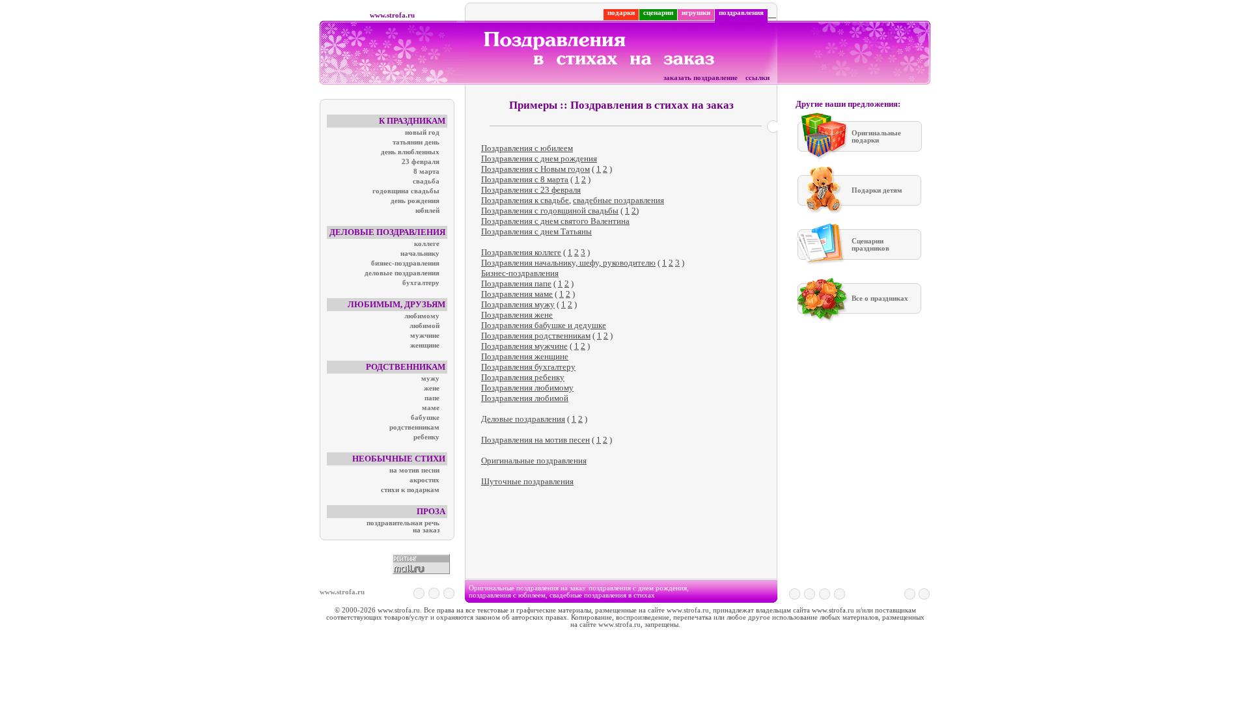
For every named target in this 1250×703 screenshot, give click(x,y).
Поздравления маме (517, 294)
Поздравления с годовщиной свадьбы (549, 210)
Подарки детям (877, 190)
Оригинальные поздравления (534, 460)
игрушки (696, 12)
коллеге (426, 243)
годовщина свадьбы (405, 191)
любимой (424, 325)
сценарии (658, 12)
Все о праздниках (880, 298)
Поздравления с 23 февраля (531, 190)
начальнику (419, 253)
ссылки (757, 77)
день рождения (415, 200)
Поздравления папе (516, 283)
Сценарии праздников (870, 245)
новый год (422, 132)
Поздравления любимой (524, 398)
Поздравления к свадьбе (525, 200)
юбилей (427, 210)
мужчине (424, 335)
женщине (424, 345)
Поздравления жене (517, 315)
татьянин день (416, 142)
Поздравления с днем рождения (539, 158)
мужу (430, 378)
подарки (621, 12)
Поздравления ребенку (522, 377)
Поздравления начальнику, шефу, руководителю (568, 263)
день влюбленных (410, 152)
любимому (421, 316)
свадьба (426, 181)
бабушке (425, 417)
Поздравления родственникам (535, 335)
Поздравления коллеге (521, 252)
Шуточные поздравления (527, 481)
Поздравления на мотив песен (535, 440)
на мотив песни (414, 470)
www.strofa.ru (392, 15)
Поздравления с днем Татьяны (536, 231)
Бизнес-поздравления (520, 273)
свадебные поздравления (618, 200)
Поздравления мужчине (524, 346)
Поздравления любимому (527, 388)
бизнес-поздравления (405, 263)
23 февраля (420, 161)
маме (430, 407)
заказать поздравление (700, 77)
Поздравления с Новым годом (535, 169)
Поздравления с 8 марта (524, 179)
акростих (424, 480)
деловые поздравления (402, 273)
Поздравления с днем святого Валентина (555, 221)
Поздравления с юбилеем (527, 148)
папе (431, 398)
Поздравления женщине (524, 356)
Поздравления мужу (518, 304)
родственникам (414, 427)
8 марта (426, 171)
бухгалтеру (420, 282)
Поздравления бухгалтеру (528, 367)
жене (431, 388)
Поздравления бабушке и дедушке (543, 325)
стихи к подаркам (410, 489)
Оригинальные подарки (876, 137)
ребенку (426, 437)
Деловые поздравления (523, 419)
